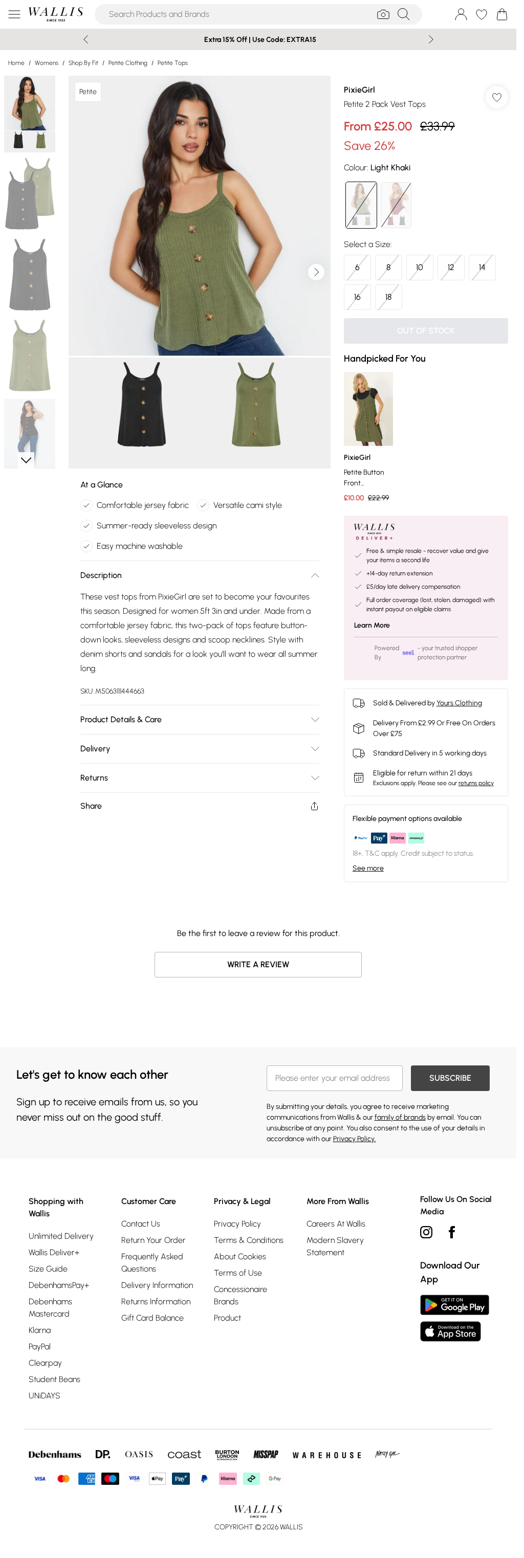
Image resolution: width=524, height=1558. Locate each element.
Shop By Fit (83, 62)
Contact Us (140, 1224)
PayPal (40, 1346)
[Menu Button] (14, 14)
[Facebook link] (452, 1232)
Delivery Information (157, 1285)
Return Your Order (153, 1240)
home (16, 62)
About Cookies (240, 1256)
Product (227, 1318)
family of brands (400, 1117)
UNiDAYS (44, 1395)
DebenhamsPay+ (59, 1285)
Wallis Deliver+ (54, 1252)
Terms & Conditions (248, 1240)
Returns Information (155, 1301)
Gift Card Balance (152, 1318)
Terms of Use (238, 1273)
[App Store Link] (454, 1318)
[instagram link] (426, 1232)
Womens (46, 62)
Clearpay (45, 1363)
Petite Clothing (127, 62)
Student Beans (54, 1379)
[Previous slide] (85, 39)
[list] (200, 272)
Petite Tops (173, 62)
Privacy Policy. (354, 1138)
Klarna (40, 1330)
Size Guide (48, 1269)
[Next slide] (431, 39)
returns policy (476, 783)
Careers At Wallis (336, 1224)
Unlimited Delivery (61, 1236)
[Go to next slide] (316, 272)
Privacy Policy (237, 1224)
